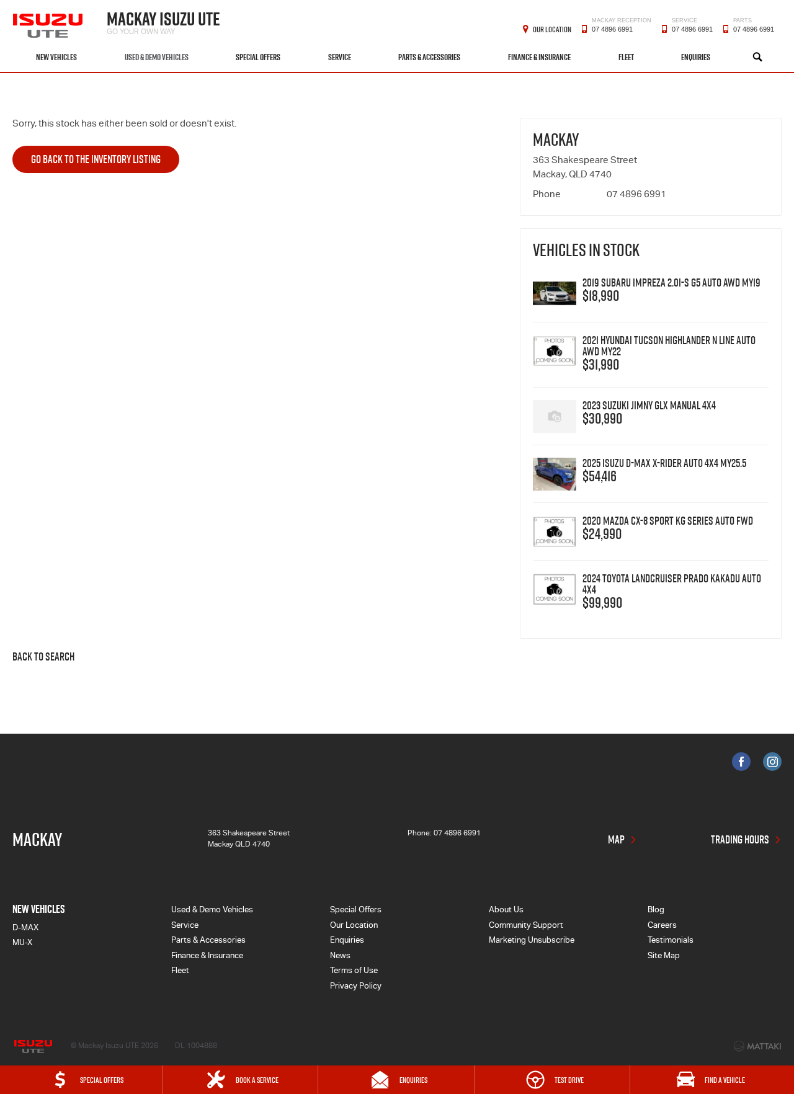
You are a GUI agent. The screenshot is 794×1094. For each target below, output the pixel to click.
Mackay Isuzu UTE (163, 21)
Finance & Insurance (539, 57)
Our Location (552, 29)
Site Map (664, 957)
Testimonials (671, 941)
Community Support (526, 926)
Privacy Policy (355, 987)
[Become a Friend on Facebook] (741, 761)
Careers (662, 926)
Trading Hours (740, 839)
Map (616, 839)
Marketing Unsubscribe (531, 941)
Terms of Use (354, 971)
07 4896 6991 (621, 28)
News (340, 957)
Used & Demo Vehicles (157, 57)
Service (339, 57)
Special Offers (258, 57)
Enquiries (695, 57)
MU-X (22, 944)
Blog (656, 911)
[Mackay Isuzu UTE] (48, 21)
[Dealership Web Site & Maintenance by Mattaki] (757, 1046)
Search (758, 57)
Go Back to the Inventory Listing (96, 159)
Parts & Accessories (429, 57)
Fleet (626, 57)
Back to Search (43, 657)
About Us (506, 911)
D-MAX (25, 929)
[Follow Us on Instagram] (772, 761)
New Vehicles (56, 57)
